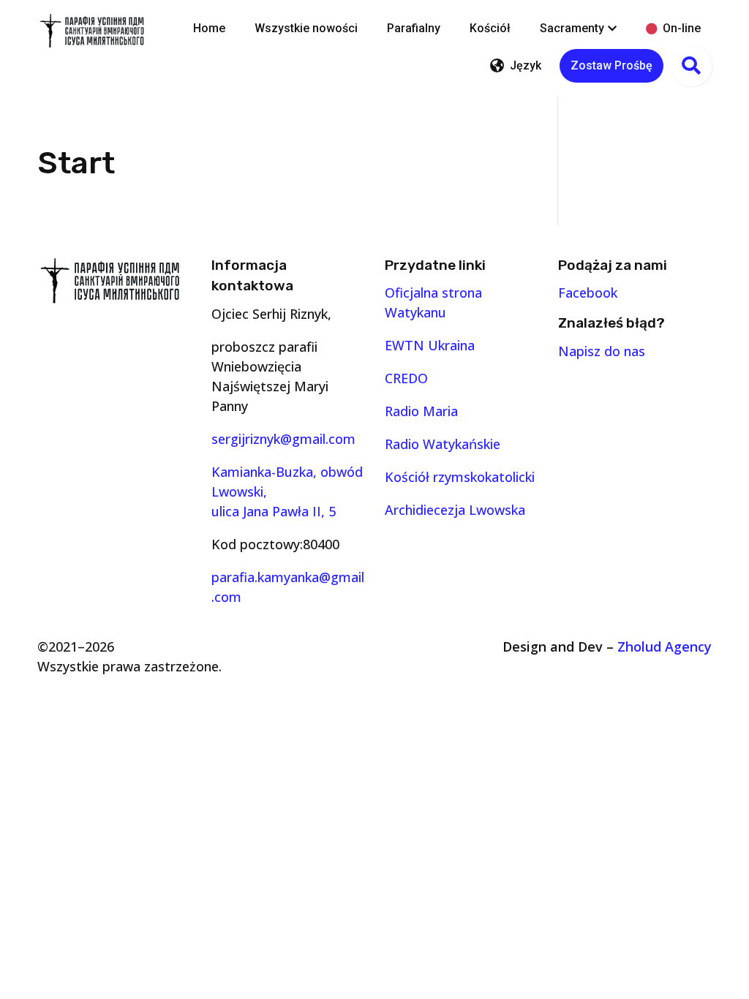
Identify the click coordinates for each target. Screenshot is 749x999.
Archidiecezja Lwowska (455, 510)
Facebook (587, 292)
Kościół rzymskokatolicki (460, 477)
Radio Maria (421, 411)
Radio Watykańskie (442, 444)
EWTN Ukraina (430, 345)
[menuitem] (209, 28)
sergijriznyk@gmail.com (283, 439)
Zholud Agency (664, 646)
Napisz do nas (601, 351)
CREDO (406, 378)
